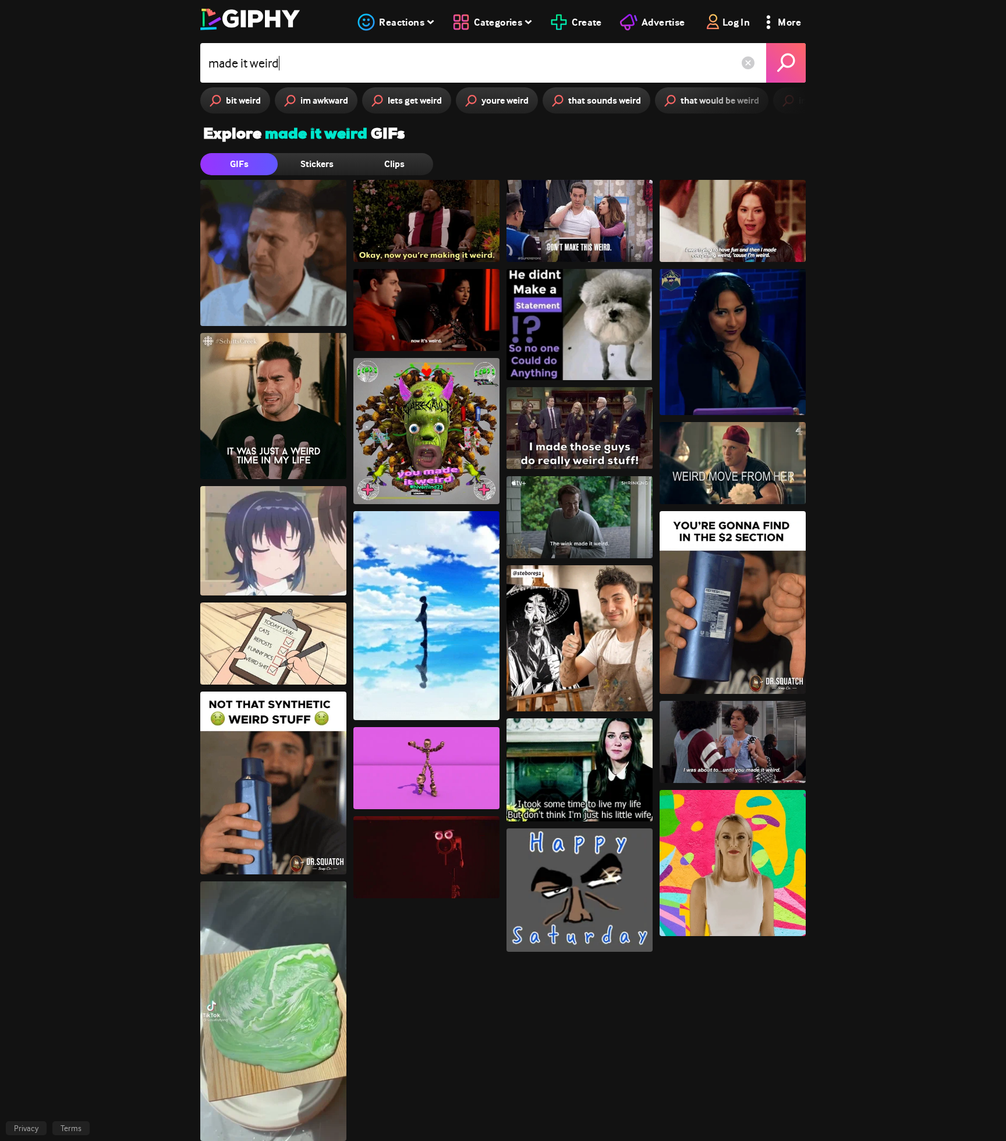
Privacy (26, 1128)
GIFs (239, 163)
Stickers (317, 163)
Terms (71, 1128)
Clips (394, 163)
